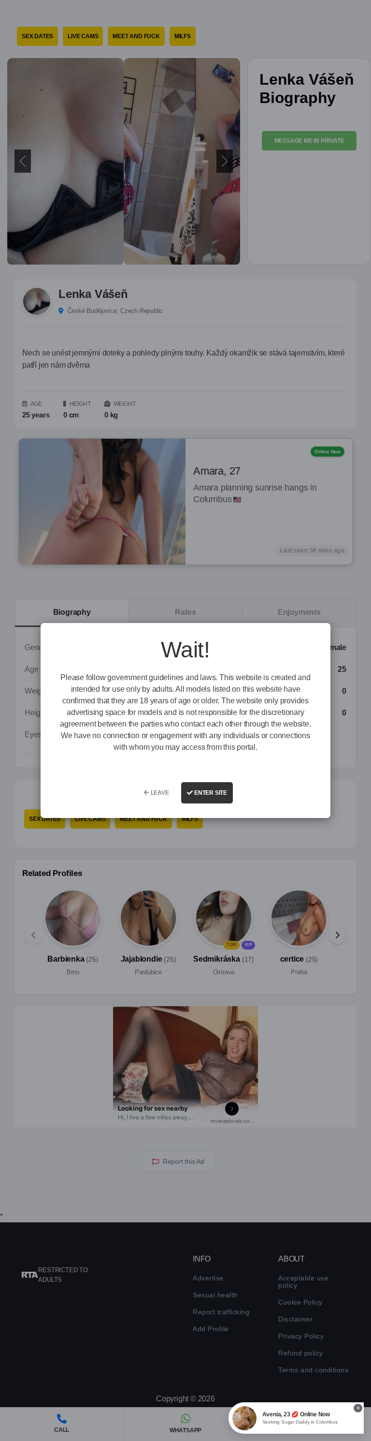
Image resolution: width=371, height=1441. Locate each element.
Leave (159, 792)
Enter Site (210, 792)
